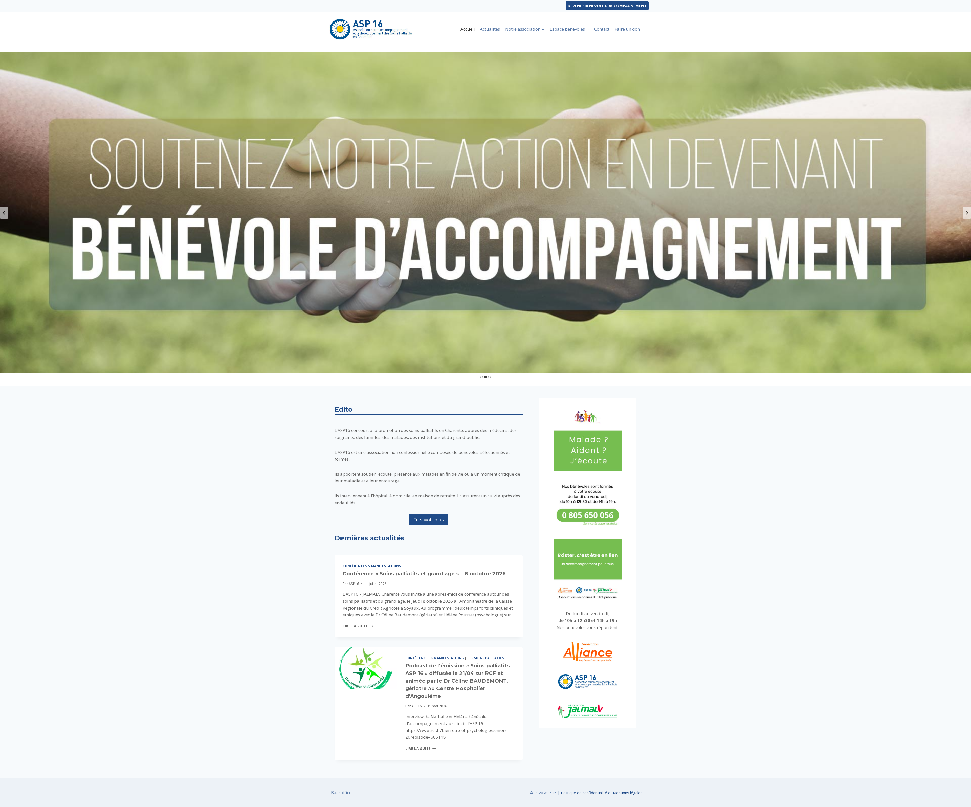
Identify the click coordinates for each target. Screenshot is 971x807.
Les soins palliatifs (486, 658)
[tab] (481, 377)
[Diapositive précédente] (4, 213)
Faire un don (627, 29)
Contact (601, 29)
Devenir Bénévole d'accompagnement (607, 5)
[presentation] (366, 668)
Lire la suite (358, 626)
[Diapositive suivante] (967, 213)
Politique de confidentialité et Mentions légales (602, 792)
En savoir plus (428, 520)
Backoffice (341, 792)
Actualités (490, 29)
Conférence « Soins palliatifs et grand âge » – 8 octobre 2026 (424, 574)
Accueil (467, 29)
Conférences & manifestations (372, 566)
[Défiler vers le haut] (958, 799)
